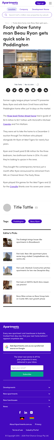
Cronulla (14, 186)
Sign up (40, 3)
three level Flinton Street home (21, 115)
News (7, 23)
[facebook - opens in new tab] (19, 412)
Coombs (7, 124)
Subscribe (27, 374)
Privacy (38, 424)
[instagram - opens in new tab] (31, 412)
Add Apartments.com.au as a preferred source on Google (27, 347)
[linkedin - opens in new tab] (25, 412)
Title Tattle (23, 207)
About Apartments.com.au (21, 424)
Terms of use (17, 430)
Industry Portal (32, 430)
